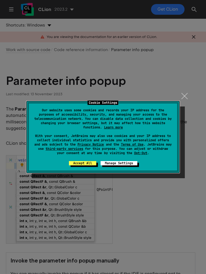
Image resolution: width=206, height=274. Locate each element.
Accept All (82, 163)
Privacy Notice (91, 144)
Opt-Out (140, 153)
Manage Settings (119, 163)
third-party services (64, 149)
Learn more (113, 127)
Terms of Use (132, 144)
